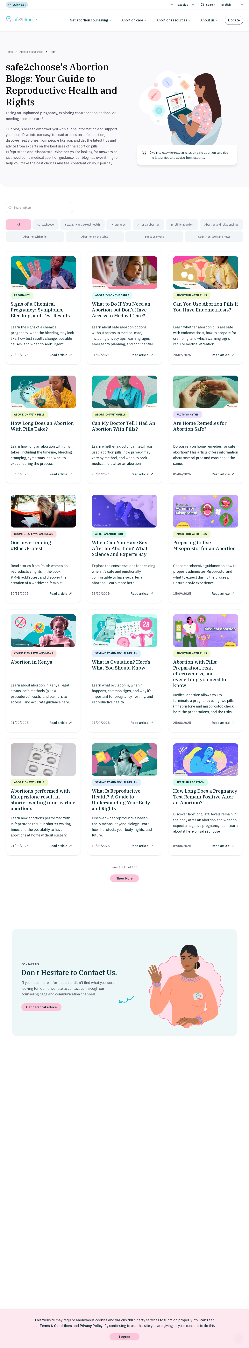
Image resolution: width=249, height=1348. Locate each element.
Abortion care (132, 20)
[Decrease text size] (171, 5)
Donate (234, 20)
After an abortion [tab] (149, 224)
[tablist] (124, 230)
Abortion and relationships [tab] (221, 224)
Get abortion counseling (89, 20)
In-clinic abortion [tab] (182, 224)
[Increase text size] (193, 5)
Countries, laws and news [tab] (214, 236)
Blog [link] (53, 52)
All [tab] (18, 224)
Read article (58, 355)
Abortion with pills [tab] (34, 236)
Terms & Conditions (56, 1325)
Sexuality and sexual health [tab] (82, 224)
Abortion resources (171, 20)
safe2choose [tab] (45, 224)
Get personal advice (41, 1007)
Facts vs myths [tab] (154, 236)
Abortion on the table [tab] (94, 236)
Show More (124, 878)
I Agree (124, 1337)
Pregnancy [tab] (118, 224)
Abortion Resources (31, 52)
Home (9, 52)
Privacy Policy (91, 1325)
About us (207, 20)
